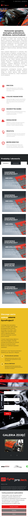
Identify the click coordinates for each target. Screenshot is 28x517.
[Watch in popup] (14, 445)
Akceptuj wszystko (14, 506)
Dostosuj (14, 510)
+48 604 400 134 (24, 1)
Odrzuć (14, 514)
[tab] (6, 163)
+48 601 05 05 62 (18, 1)
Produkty (6, 163)
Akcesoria (16, 163)
